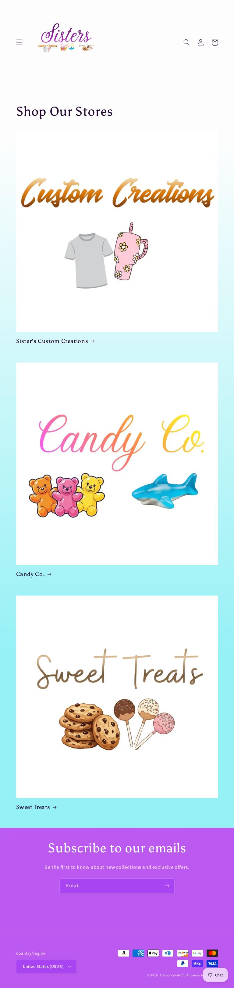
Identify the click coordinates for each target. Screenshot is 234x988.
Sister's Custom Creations (52, 341)
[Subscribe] (167, 885)
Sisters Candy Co (173, 975)
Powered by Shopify (202, 975)
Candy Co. (30, 574)
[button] (19, 42)
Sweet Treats (33, 807)
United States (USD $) (43, 966)
